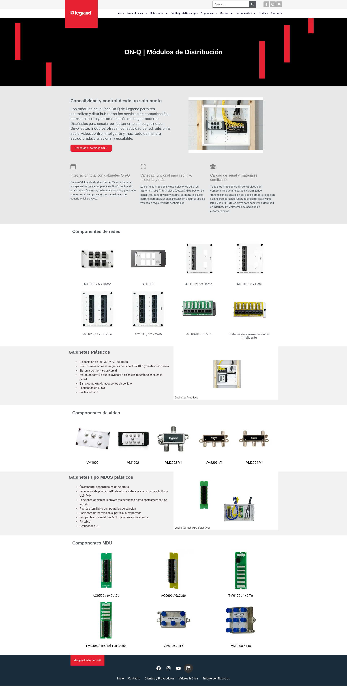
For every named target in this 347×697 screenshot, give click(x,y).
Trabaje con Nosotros (216, 678)
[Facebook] (158, 668)
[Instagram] (273, 4)
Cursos (224, 13)
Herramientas (244, 13)
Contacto (276, 13)
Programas (206, 13)
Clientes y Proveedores (159, 678)
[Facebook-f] (266, 4)
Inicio (120, 13)
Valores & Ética (188, 678)
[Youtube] (279, 4)
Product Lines (135, 13)
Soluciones (156, 13)
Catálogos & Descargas (184, 13)
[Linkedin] (188, 668)
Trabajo (263, 13)
